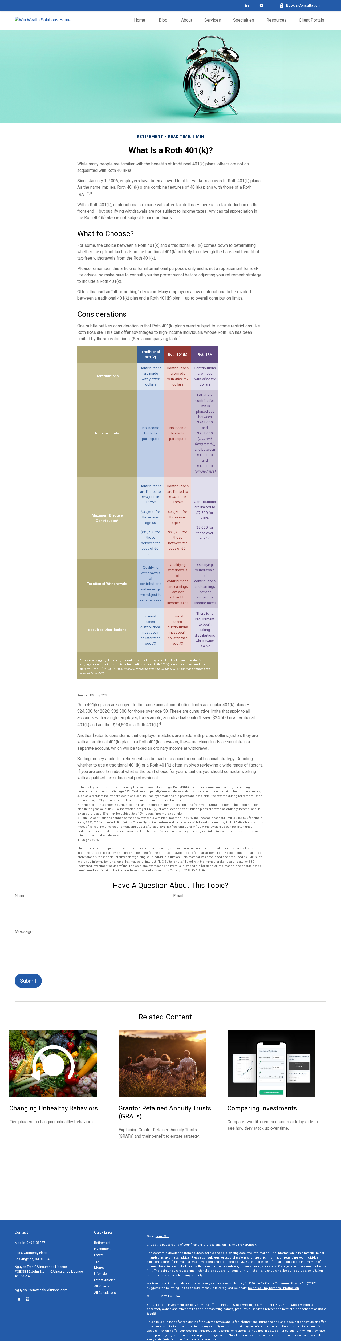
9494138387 (36, 1243)
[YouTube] (261, 5)
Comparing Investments (262, 1108)
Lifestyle (100, 1274)
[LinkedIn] (247, 5)
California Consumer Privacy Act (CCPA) (288, 1283)
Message (24, 931)
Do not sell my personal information (273, 1288)
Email (178, 895)
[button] (139, 20)
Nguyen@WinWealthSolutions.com (41, 1290)
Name (20, 895)
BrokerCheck (247, 1245)
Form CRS (162, 1236)
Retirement (102, 1243)
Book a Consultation (303, 5)
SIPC (286, 1305)
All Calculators (105, 1293)
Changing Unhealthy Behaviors (53, 1108)
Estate (99, 1255)
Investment (102, 1249)
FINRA (277, 1305)
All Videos (101, 1286)
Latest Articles (105, 1280)
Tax (96, 1261)
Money (99, 1267)
